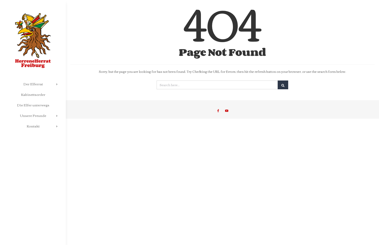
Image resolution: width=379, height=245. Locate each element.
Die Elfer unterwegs (33, 105)
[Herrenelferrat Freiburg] (33, 34)
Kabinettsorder (33, 94)
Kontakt (33, 126)
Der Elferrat (33, 84)
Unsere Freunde (33, 115)
